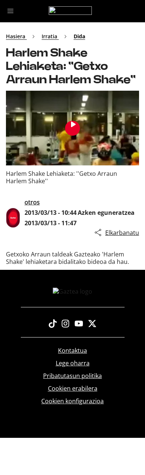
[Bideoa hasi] (72, 128)
